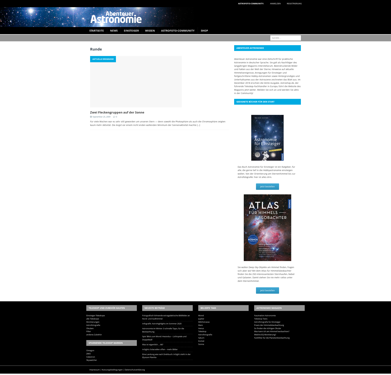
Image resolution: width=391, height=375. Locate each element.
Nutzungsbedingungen (112, 369)
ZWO (88, 353)
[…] (198, 125)
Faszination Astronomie (265, 315)
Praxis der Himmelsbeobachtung (269, 325)
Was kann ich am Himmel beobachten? (271, 331)
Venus (201, 328)
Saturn (201, 337)
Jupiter (201, 318)
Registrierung (294, 3)
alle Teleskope (92, 318)
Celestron (90, 356)
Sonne (201, 344)
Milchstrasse (204, 322)
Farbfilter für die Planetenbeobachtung (272, 337)
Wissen (150, 30)
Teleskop (202, 331)
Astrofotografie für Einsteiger (267, 322)
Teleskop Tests (260, 318)
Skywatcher (91, 360)
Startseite (96, 30)
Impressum (94, 369)
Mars (200, 325)
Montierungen (92, 322)
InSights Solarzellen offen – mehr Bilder (160, 349)
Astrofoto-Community (178, 30)
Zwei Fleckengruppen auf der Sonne (117, 112)
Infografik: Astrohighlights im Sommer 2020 (161, 323)
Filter (88, 331)
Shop (204, 30)
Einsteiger (131, 30)
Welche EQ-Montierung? (265, 334)
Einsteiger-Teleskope (95, 315)
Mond (201, 315)
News (114, 30)
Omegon (90, 350)
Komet (201, 341)
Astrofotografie (93, 325)
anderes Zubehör (94, 334)
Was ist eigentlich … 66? (152, 344)
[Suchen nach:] (285, 37)
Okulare (89, 328)
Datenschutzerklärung (135, 369)
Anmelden (275, 3)
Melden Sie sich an (267, 89)
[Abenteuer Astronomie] (195, 17)
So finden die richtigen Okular (267, 328)
